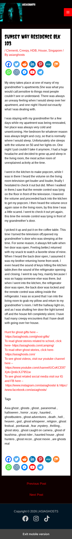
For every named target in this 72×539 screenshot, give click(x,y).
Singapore (55, 50)
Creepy (24, 50)
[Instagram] (16, 72)
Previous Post (36, 483)
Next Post (36, 495)
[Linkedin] (32, 64)
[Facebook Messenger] (24, 72)
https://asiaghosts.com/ (20, 354)
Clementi (12, 50)
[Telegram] (40, 72)
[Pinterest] (40, 64)
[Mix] (56, 64)
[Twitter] (16, 64)
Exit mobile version (36, 534)
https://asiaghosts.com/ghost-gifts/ (27, 336)
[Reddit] (24, 64)
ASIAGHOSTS (28, 4)
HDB (33, 50)
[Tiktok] (47, 519)
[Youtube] (32, 72)
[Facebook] (8, 64)
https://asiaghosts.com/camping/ (33, 345)
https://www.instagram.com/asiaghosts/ (30, 385)
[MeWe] (48, 64)
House (42, 50)
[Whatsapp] (8, 72)
